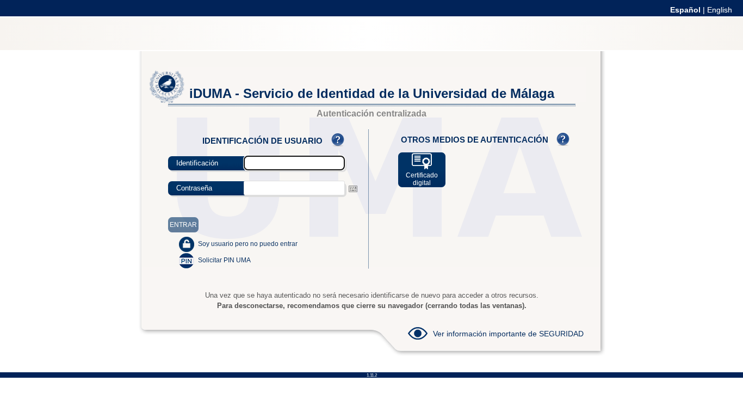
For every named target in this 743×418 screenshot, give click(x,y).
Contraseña (194, 188)
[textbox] (294, 188)
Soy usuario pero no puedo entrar (248, 244)
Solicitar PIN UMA (224, 260)
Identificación (197, 163)
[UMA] (167, 100)
